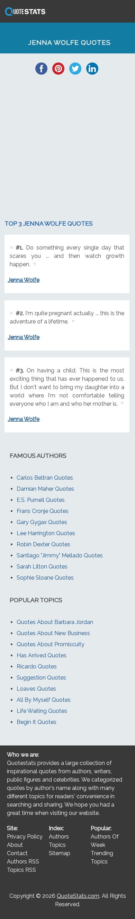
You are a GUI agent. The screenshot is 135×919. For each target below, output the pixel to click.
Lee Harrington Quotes (46, 533)
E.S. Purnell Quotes (41, 500)
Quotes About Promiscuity (50, 644)
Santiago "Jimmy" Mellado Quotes (60, 555)
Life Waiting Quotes (42, 711)
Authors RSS (23, 861)
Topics (57, 845)
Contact (17, 853)
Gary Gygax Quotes (42, 522)
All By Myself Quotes (44, 700)
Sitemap (59, 853)
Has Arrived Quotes (41, 655)
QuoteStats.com (78, 896)
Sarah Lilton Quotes (42, 566)
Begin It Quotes (36, 722)
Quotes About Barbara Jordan (55, 622)
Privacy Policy (25, 836)
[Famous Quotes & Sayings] (24, 15)
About (15, 845)
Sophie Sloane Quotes (45, 577)
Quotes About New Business (53, 633)
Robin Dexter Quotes (43, 544)
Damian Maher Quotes (45, 489)
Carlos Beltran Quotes (45, 477)
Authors (59, 836)
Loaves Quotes (36, 688)
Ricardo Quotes (37, 666)
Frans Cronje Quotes (43, 511)
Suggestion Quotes (41, 677)
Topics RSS (21, 870)
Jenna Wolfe (23, 280)
